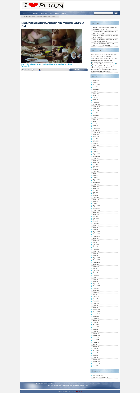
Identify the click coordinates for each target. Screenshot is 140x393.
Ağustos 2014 (96, 359)
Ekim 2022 (95, 149)
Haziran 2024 (96, 106)
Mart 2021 (95, 191)
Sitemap (92, 383)
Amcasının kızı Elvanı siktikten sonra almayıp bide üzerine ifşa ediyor (105, 36)
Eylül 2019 (95, 229)
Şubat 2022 (96, 167)
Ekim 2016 (95, 305)
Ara (116, 13)
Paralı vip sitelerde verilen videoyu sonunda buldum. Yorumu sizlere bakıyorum (103, 44)
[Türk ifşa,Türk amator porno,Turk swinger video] (43, 8)
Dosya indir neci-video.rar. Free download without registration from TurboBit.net (46, 64)
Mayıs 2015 (96, 340)
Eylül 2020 (95, 203)
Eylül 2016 (95, 307)
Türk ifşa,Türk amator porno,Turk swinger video (48, 383)
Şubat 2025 (96, 89)
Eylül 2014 (95, 357)
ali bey (116, 64)
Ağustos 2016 (96, 309)
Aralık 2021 (96, 171)
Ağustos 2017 (96, 283)
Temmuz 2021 (96, 182)
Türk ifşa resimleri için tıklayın (46, 16)
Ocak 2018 (95, 273)
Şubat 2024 (96, 115)
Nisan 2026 (96, 80)
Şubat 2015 (96, 346)
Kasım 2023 (96, 121)
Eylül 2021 (95, 178)
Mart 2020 (95, 216)
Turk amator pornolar (29, 16)
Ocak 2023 (95, 143)
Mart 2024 (95, 113)
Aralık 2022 (96, 145)
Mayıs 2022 (96, 160)
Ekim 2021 (95, 175)
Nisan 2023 (96, 136)
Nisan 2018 (96, 266)
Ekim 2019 (95, 227)
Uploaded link (25, 66)
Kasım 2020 (96, 199)
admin (42, 70)
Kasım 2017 (96, 277)
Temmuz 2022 (96, 156)
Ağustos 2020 (96, 206)
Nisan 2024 (96, 111)
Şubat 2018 (96, 271)
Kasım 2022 (96, 147)
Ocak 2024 (95, 117)
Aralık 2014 (96, 351)
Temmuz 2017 (96, 286)
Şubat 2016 (96, 320)
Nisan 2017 (96, 292)
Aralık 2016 (96, 301)
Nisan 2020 (96, 214)
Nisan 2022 (96, 162)
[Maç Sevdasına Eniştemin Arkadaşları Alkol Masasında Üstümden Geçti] (78, 69)
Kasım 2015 (96, 327)
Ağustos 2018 (96, 258)
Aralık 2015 (96, 325)
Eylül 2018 (95, 255)
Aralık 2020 (96, 197)
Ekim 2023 (95, 123)
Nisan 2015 (96, 342)
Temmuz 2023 (96, 130)
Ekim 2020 (95, 201)
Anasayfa (25, 13)
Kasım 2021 (96, 173)
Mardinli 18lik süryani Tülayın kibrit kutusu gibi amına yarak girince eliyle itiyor (105, 28)
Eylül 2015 (95, 331)
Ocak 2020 (95, 221)
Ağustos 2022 (96, 154)
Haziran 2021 (96, 184)
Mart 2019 (95, 242)
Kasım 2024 (96, 95)
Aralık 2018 (96, 249)
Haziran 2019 (96, 236)
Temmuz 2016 (96, 312)
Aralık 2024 (96, 93)
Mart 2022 (95, 165)
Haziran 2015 (96, 338)
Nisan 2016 (96, 318)
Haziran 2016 (96, 314)
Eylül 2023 (95, 126)
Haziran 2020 (96, 210)
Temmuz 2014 (96, 361)
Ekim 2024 (95, 98)
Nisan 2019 (96, 240)
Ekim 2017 (95, 279)
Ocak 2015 (95, 348)
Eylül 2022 (95, 152)
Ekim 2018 (95, 253)
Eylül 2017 (95, 281)
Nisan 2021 (96, 188)
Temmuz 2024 (96, 104)
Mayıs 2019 (96, 238)
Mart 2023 (95, 139)
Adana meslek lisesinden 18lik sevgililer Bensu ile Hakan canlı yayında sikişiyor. (105, 40)
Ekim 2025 (95, 82)
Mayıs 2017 (96, 290)
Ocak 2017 (95, 299)
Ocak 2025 (95, 91)
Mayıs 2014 (96, 366)
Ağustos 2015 (96, 333)
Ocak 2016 (95, 322)
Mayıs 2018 (96, 264)
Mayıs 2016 (96, 316)
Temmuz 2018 (96, 260)
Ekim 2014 (95, 355)
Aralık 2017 (96, 275)
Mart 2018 (95, 268)
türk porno (79, 391)
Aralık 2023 (96, 119)
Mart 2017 (95, 294)
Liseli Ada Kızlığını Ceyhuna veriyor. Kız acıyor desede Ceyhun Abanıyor (104, 32)
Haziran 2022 (96, 158)
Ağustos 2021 (96, 180)
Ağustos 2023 (96, 128)
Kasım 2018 (96, 251)
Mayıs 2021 (96, 186)
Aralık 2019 (96, 223)
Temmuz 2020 (96, 208)
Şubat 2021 (96, 193)
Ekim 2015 (95, 329)
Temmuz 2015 (96, 335)
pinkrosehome (106, 71)
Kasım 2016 (96, 303)
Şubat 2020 (96, 219)
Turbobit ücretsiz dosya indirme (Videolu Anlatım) (45, 13)
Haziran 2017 (96, 288)
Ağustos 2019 (96, 232)
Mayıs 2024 (96, 108)
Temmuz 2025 (96, 85)
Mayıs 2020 (96, 212)
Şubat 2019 (96, 245)
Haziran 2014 (96, 363)
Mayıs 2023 (96, 134)
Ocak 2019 (95, 247)
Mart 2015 (95, 344)
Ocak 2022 (95, 169)
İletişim (64, 13)
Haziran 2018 (96, 262)
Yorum (35, 70)
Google (98, 383)
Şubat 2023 (96, 141)
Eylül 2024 (95, 100)
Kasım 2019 (96, 225)
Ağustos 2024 (96, 102)
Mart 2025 (95, 87)
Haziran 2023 (96, 132)
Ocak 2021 (95, 195)
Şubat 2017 (96, 296)
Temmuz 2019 (96, 234)
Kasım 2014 (96, 353)
